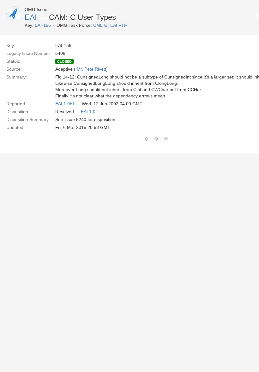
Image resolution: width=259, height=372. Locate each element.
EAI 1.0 (88, 111)
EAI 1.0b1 (65, 103)
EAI (31, 17)
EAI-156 (43, 25)
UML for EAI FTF (110, 25)
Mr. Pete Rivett (91, 69)
